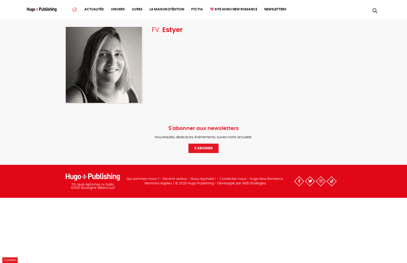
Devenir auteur (175, 179)
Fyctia (197, 9)
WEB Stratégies (254, 183)
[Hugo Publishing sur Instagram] (321, 181)
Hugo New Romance (266, 179)
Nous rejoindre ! (203, 179)
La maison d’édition (167, 9)
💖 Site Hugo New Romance (233, 9)
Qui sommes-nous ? (142, 179)
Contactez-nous (233, 179)
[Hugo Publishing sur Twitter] (310, 181)
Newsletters (275, 9)
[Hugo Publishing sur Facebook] (299, 181)
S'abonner (203, 148)
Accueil (74, 9)
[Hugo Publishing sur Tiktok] (332, 181)
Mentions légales (158, 183)
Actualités (94, 9)
